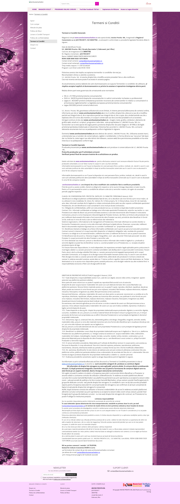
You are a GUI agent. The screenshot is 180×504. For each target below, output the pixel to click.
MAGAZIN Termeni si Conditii (38, 484)
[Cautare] (97, 3)
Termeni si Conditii (41, 14)
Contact (33, 48)
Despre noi (34, 45)
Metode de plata (36, 28)
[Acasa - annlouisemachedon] (39, 3)
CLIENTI (62, 484)
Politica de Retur (36, 31)
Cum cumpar (34, 24)
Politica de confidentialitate (39, 38)
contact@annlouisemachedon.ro (121, 471)
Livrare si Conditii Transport (40, 34)
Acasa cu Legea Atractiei (129, 9)
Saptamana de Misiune (110, 9)
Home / (31, 14)
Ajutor (32, 21)
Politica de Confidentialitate (62, 479)
